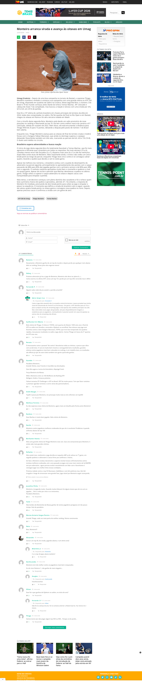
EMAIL (125, 2)
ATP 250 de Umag (24, 199)
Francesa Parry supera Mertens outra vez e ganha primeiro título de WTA (119, 56)
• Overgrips (116, 41)
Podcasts (96, 22)
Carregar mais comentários (54, 627)
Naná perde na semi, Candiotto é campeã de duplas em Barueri (118, 67)
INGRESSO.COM (32, 2)
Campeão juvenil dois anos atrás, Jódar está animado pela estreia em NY (84, 660)
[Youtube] (111, 677)
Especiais (56, 22)
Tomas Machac (52, 199)
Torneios (43, 22)
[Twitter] (102, 677)
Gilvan (46, 603)
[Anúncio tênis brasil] (111, 110)
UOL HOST (42, 2)
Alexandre (48, 551)
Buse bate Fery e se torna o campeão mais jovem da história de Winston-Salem (44, 661)
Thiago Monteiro (38, 199)
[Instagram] (107, 677)
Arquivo (119, 22)
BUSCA (105, 2)
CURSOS (57, 2)
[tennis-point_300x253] (111, 185)
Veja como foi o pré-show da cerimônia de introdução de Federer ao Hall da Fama (64, 661)
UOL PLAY (64, 2)
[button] (18, 37)
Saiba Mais (83, 22)
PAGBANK (50, 2)
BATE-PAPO (115, 2)
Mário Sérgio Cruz (38, 298)
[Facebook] (98, 677)
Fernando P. (48, 301)
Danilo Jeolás (48, 579)
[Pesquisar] (123, 12)
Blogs (107, 22)
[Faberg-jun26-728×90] (71, 16)
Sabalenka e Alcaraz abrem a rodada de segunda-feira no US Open (119, 78)
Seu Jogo (69, 22)
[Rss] (120, 677)
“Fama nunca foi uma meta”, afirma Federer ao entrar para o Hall (24, 660)
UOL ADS (71, 2)
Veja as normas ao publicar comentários (32, 213)
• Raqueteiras (102, 44)
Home (20, 22)
